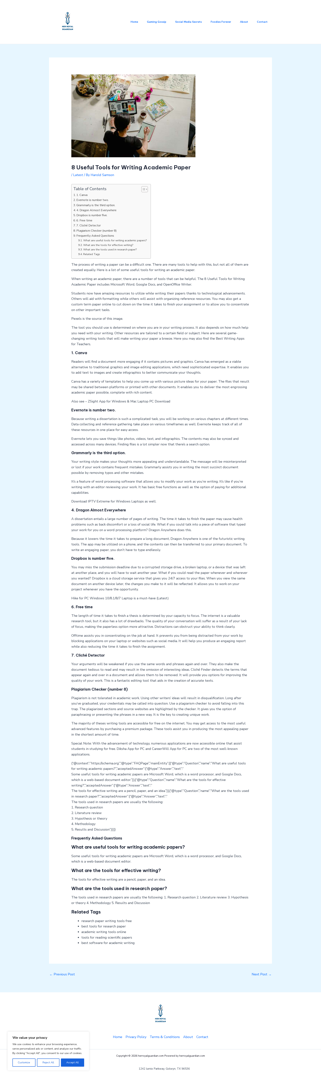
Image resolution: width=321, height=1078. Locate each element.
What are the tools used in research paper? (110, 249)
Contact (262, 22)
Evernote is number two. (92, 200)
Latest (78, 175)
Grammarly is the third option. (95, 205)
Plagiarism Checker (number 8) (96, 231)
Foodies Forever (221, 22)
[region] (48, 1051)
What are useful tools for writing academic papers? (115, 240)
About (244, 22)
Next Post (262, 974)
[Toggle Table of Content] (143, 189)
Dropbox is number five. (91, 215)
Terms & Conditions (165, 1037)
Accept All (72, 1062)
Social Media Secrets (188, 22)
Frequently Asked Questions (95, 236)
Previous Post (62, 974)
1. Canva (81, 195)
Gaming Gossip (156, 22)
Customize (24, 1062)
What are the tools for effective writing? (108, 245)
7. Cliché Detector (88, 225)
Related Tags (91, 254)
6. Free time (84, 220)
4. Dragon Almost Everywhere (96, 210)
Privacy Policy (136, 1037)
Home (134, 22)
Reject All (48, 1062)
